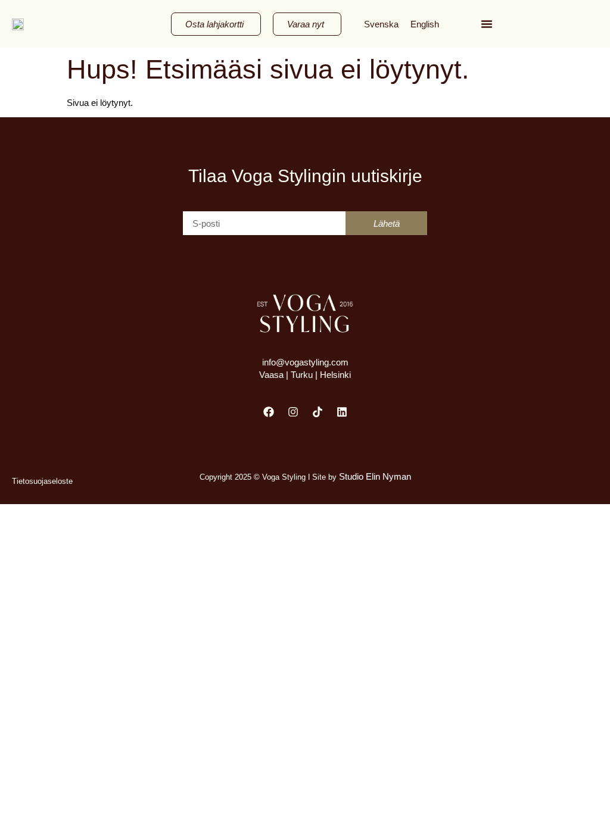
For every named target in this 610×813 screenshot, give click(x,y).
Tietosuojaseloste (42, 481)
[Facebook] (268, 412)
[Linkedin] (342, 412)
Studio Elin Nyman (374, 476)
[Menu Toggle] (487, 24)
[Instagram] (293, 412)
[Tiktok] (317, 412)
